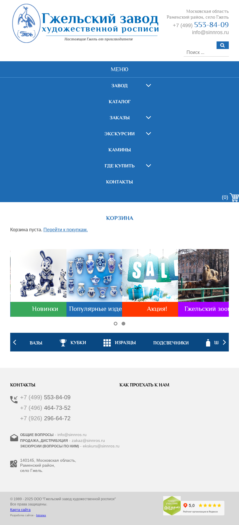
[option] (120, 342)
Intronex (41, 515)
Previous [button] (14, 342)
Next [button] (224, 342)
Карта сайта (20, 510)
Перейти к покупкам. (65, 229)
